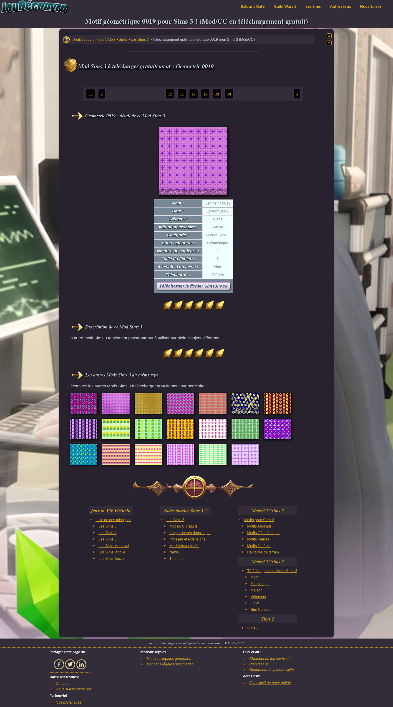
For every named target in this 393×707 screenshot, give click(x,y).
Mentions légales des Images (170, 664)
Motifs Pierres (258, 539)
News (174, 552)
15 (170, 93)
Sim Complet (261, 609)
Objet (255, 603)
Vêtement (258, 597)
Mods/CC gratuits (183, 526)
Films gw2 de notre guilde (270, 683)
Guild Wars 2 (285, 7)
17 (193, 93)
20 (229, 93)
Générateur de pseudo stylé (271, 670)
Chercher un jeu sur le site (270, 659)
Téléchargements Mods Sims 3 (272, 571)
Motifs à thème (259, 546)
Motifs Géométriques (263, 533)
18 (205, 93)
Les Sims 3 (140, 39)
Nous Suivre (371, 7)
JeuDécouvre (84, 39)
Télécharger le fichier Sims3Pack (193, 286)
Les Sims (313, 7)
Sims (123, 39)
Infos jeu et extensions (187, 539)
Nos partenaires (68, 702)
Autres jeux (340, 7)
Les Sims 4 (107, 533)
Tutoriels (176, 559)
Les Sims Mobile (111, 552)
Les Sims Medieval (113, 546)
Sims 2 (252, 628)
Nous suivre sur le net (73, 689)
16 (182, 93)
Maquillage (260, 584)
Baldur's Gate (253, 7)
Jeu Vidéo (106, 39)
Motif (254, 577)
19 (217, 93)
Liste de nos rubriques (113, 520)
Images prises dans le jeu (190, 533)
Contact (62, 684)
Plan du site (258, 664)
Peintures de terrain (263, 552)
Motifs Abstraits (259, 526)
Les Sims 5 (107, 539)
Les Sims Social (111, 559)
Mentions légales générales (168, 659)
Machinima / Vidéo (184, 546)
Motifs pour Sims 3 (259, 520)
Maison (256, 590)
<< (90, 93)
